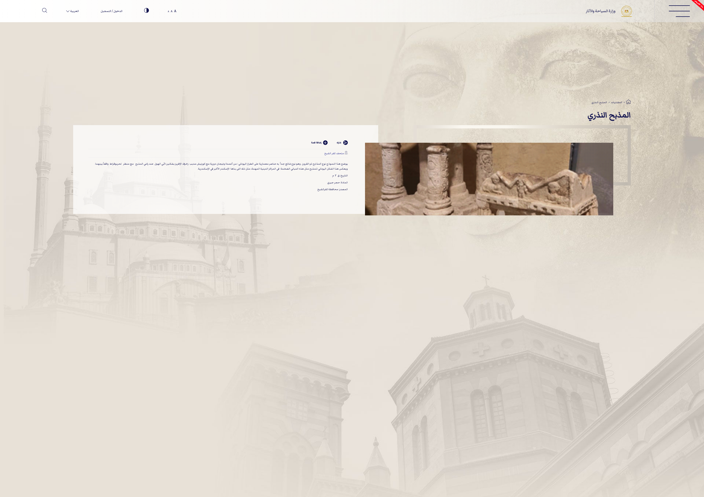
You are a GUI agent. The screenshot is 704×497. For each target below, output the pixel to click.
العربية (74, 11)
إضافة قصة (316, 142)
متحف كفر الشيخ (334, 153)
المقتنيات (616, 102)
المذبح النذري (599, 102)
